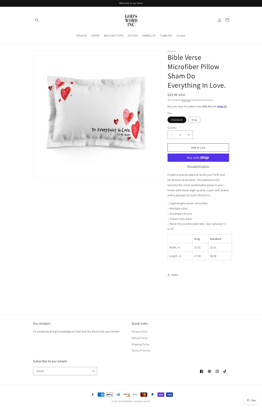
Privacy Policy (139, 331)
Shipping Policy (140, 344)
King (194, 119)
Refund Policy (140, 338)
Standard (177, 119)
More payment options (198, 166)
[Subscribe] (93, 371)
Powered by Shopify (141, 401)
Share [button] (175, 274)
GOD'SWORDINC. (126, 401)
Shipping (185, 100)
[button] (37, 20)
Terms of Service (141, 350)
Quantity (172, 127)
